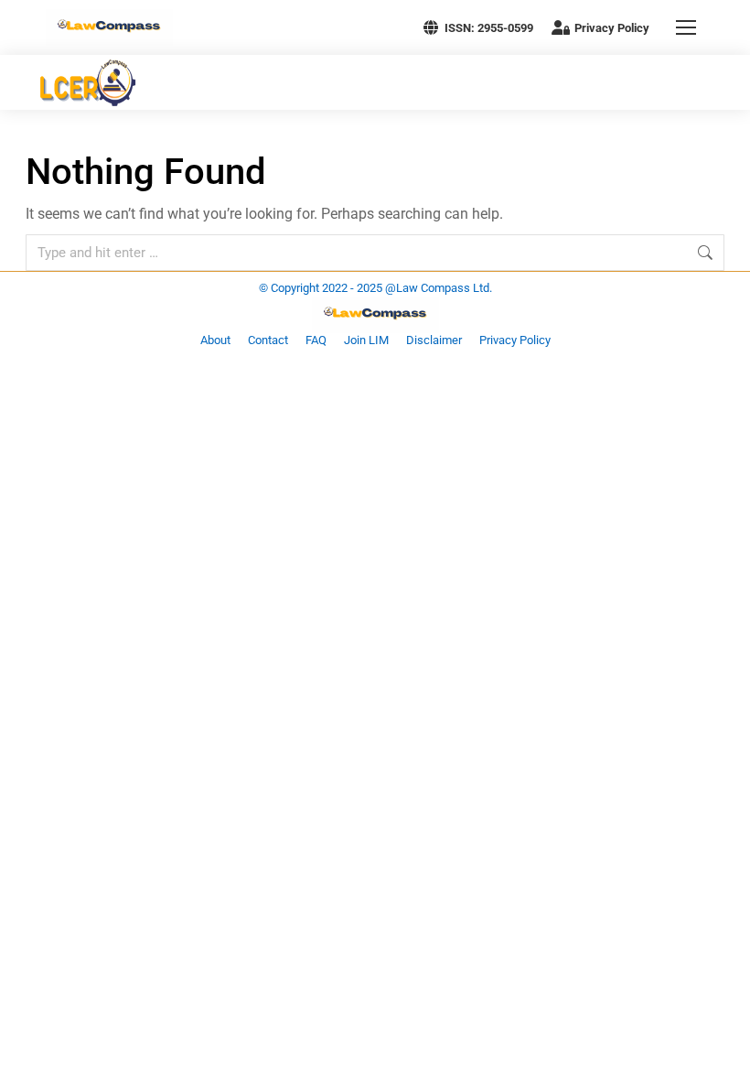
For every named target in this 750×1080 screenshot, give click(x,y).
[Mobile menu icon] (686, 27)
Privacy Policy (611, 28)
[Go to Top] (722, 1052)
